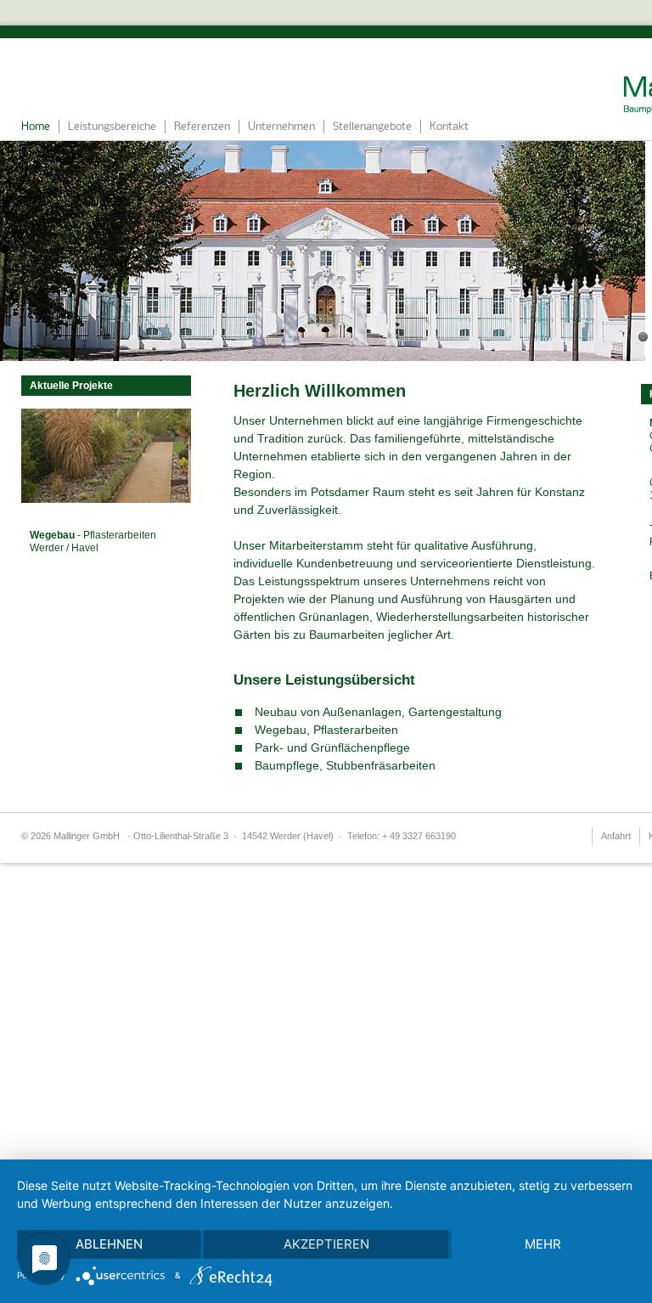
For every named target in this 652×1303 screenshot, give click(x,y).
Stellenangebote (372, 127)
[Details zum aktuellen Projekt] (106, 498)
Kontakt (449, 127)
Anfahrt (616, 836)
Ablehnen (109, 1244)
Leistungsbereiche (112, 127)
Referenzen (202, 127)
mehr (543, 1244)
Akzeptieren (326, 1244)
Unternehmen (281, 127)
